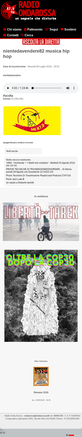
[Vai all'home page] (28, 19)
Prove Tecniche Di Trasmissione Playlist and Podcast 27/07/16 (38, 175)
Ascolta (8, 95)
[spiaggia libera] (9, 142)
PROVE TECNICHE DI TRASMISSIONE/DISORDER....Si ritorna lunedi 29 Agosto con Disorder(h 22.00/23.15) (39, 170)
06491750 (58, 416)
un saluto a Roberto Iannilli (20, 182)
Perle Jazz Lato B (15, 179)
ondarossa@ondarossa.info (37, 416)
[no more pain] (28, 142)
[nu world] (19, 142)
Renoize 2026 (41, 392)
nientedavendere (12, 75)
